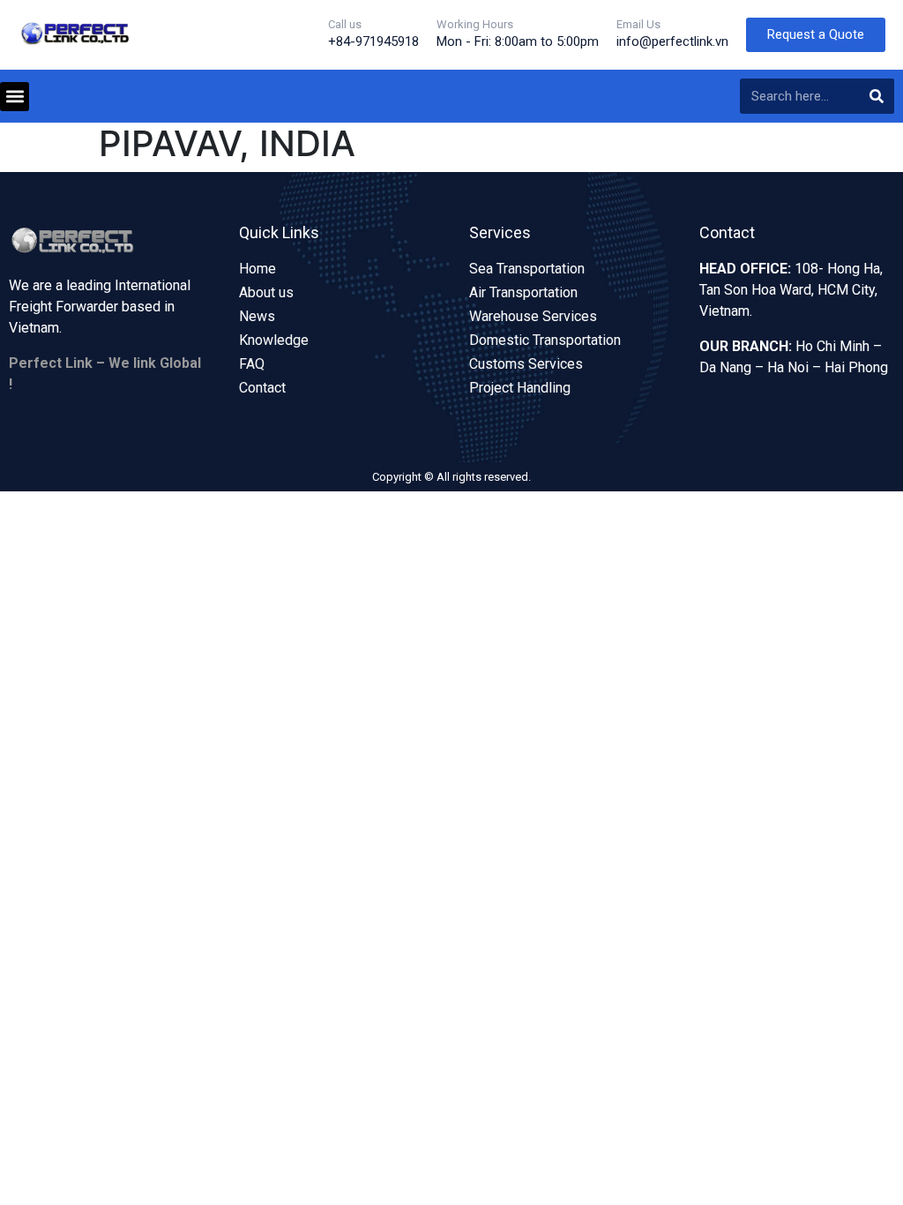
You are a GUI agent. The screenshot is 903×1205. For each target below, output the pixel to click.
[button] (14, 96)
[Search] (876, 96)
